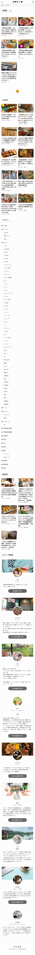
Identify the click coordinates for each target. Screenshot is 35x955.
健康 (5, 418)
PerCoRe (12, 854)
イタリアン (6, 271)
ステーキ (6, 296)
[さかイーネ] (17, 2)
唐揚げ (5, 363)
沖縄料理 (6, 375)
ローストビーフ (7, 347)
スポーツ (5, 411)
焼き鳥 (5, 391)
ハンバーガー (7, 315)
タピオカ (6, 306)
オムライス (6, 274)
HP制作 (28, 927)
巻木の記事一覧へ (17, 820)
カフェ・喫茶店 (7, 277)
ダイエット (6, 415)
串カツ (5, 353)
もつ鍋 (5, 261)
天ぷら (5, 366)
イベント (5, 229)
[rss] (18, 946)
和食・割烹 (6, 360)
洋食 (5, 379)
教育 (4, 439)
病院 (4, 447)
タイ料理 (6, 303)
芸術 (5, 239)
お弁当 (5, 252)
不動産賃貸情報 (7, 432)
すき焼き (6, 255)
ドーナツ (6, 312)
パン (5, 325)
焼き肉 (5, 388)
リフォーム (6, 421)
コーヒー (6, 287)
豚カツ (5, 398)
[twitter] (14, 946)
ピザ (5, 334)
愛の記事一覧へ (17, 591)
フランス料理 (7, 337)
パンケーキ (6, 328)
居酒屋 (5, 372)
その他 (5, 225)
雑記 (4, 468)
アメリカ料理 (7, 268)
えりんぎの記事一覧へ (17, 637)
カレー (5, 280)
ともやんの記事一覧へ (17, 776)
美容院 (5, 460)
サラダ (5, 290)
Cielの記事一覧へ (17, 688)
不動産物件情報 (7, 428)
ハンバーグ (6, 318)
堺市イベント (7, 236)
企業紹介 (5, 436)
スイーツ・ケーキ (8, 293)
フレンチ (6, 341)
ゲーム (5, 408)
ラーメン (6, 344)
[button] (33, 2)
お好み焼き (6, 249)
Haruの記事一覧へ (17, 736)
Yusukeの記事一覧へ (17, 902)
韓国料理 (6, 404)
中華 (5, 350)
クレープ (6, 284)
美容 (4, 450)
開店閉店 (5, 464)
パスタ (5, 322)
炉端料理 (6, 385)
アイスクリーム (7, 265)
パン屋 (5, 331)
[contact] (20, 946)
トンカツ (6, 309)
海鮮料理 (6, 382)
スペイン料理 (7, 299)
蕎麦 (5, 394)
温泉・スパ (6, 457)
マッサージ (6, 454)
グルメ (5, 242)
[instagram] (17, 714)
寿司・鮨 (6, 369)
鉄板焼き (6, 401)
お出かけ (6, 232)
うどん (5, 246)
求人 (4, 443)
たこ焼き (6, 258)
